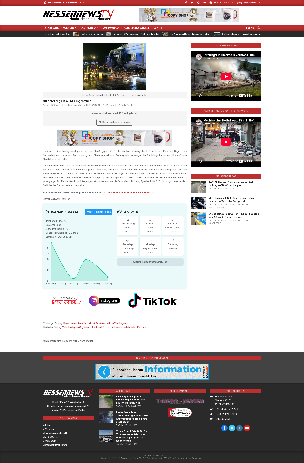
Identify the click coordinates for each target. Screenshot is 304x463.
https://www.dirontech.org (192, 457)
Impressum (50, 441)
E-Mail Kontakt (222, 419)
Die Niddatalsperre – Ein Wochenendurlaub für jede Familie (231, 34)
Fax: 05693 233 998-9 (226, 414)
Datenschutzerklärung (55, 444)
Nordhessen (215, 223)
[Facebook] (66, 300)
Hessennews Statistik (55, 433)
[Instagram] (104, 300)
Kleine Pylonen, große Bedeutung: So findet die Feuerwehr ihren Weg (130, 399)
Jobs (47, 425)
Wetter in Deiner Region (99, 211)
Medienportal (51, 437)
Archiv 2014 (125, 105)
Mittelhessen (216, 207)
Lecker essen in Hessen (74, 34)
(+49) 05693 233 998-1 (226, 408)
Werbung (49, 429)
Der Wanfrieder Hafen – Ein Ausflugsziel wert (173, 34)
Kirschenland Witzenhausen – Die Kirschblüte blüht (118, 34)
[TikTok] (152, 300)
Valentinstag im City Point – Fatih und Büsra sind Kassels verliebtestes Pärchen (104, 327)
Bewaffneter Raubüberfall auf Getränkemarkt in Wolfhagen (94, 323)
